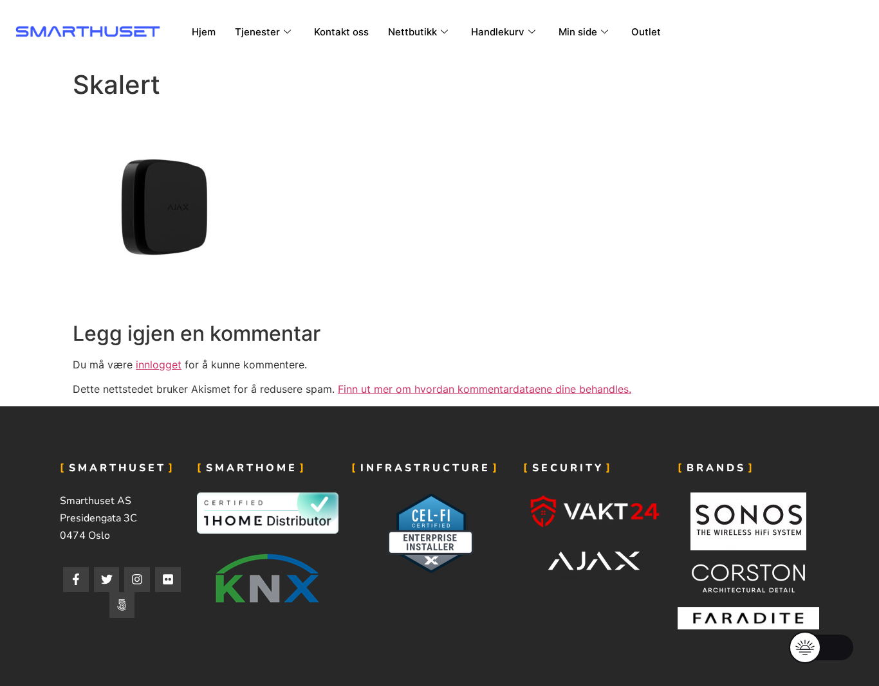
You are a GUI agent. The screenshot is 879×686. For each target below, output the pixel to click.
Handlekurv (497, 32)
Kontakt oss (341, 32)
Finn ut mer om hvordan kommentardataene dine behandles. (484, 389)
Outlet (646, 32)
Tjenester (257, 32)
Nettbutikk (412, 32)
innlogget (158, 364)
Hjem (204, 32)
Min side (578, 32)
